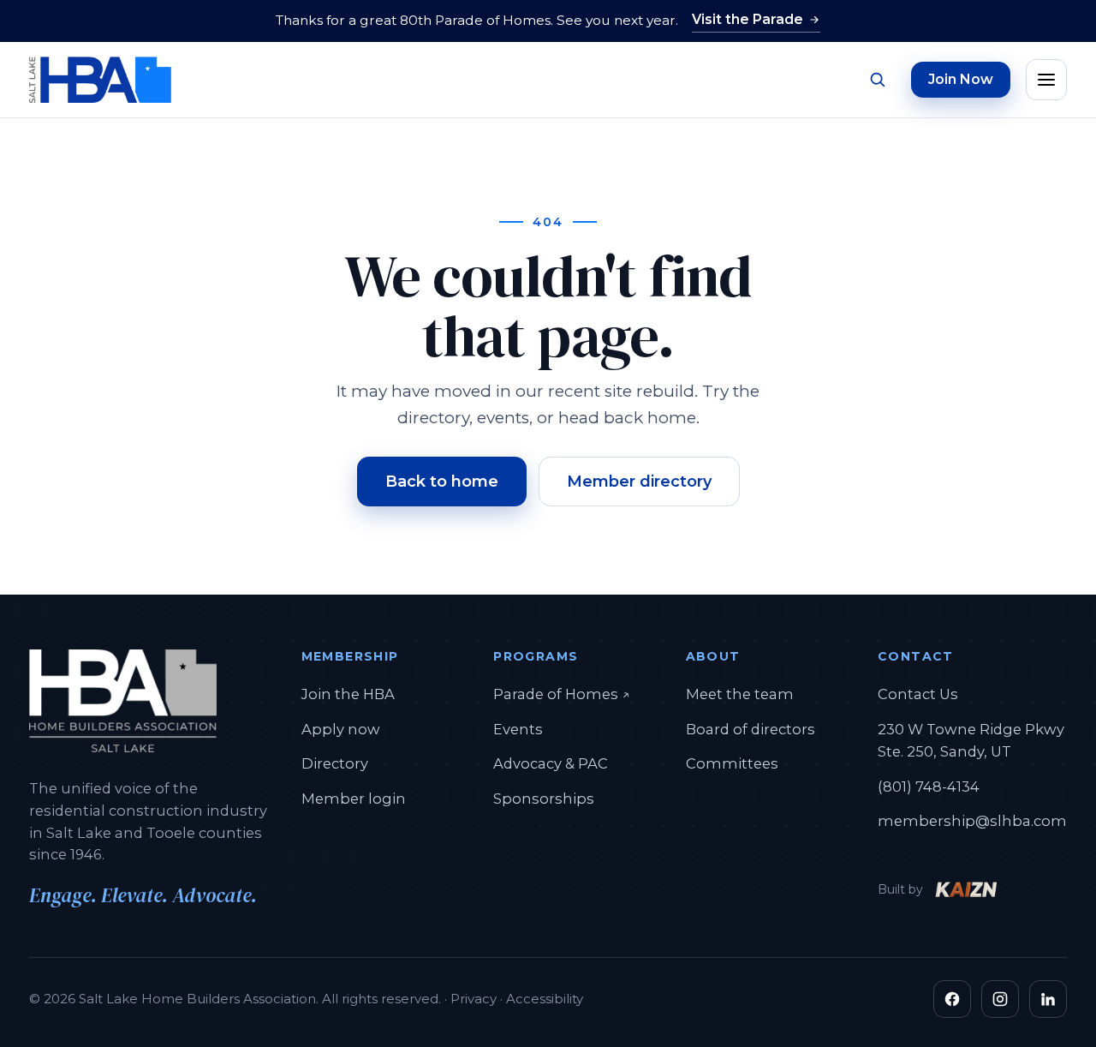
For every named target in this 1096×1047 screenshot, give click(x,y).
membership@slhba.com (972, 820)
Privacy (473, 998)
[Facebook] (952, 999)
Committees (732, 763)
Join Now (960, 79)
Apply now (340, 729)
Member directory (639, 481)
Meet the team (740, 694)
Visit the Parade (747, 19)
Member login (353, 798)
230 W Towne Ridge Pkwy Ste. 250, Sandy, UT (971, 740)
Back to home (441, 481)
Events (518, 729)
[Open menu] (1046, 79)
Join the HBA (348, 694)
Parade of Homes (561, 694)
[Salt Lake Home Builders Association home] (100, 80)
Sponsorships (543, 798)
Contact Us (918, 694)
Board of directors (750, 729)
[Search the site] (877, 80)
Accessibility (544, 998)
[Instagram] (1000, 999)
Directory (334, 763)
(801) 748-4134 (929, 786)
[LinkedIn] (1048, 999)
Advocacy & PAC (550, 763)
